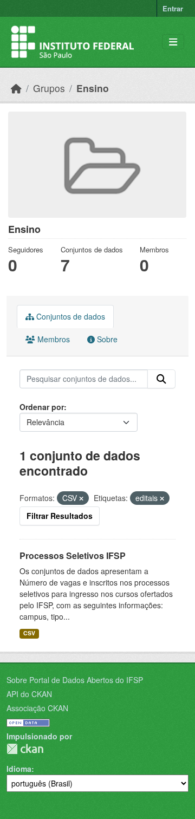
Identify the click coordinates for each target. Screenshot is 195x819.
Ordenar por (42, 406)
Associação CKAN (37, 708)
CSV (29, 633)
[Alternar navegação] (173, 42)
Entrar (172, 8)
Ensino (92, 88)
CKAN (24, 749)
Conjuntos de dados (69, 316)
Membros (52, 339)
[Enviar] (161, 379)
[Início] (16, 88)
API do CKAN (29, 693)
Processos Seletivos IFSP (73, 555)
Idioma (18, 768)
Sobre (106, 339)
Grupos (49, 88)
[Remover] (81, 498)
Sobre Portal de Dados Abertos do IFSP (74, 679)
